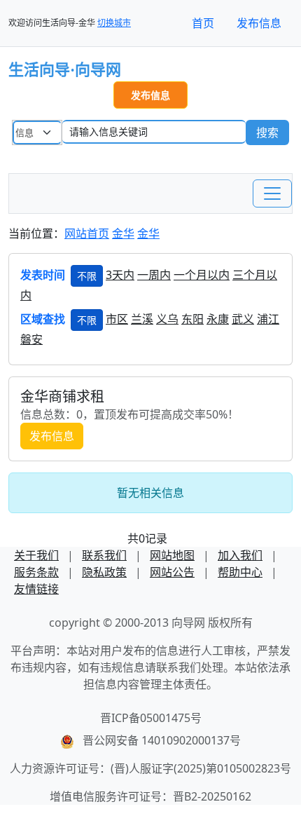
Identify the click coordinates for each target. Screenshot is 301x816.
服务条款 (36, 572)
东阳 (192, 319)
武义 (243, 319)
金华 (123, 233)
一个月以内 (202, 275)
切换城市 (114, 23)
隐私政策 (104, 572)
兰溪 (142, 319)
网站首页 (86, 233)
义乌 (167, 319)
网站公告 (172, 572)
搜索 (267, 132)
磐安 (31, 339)
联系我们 (104, 555)
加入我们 (240, 555)
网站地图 (172, 555)
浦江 (268, 319)
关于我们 (36, 555)
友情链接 (36, 589)
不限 (87, 276)
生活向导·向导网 (64, 70)
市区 (117, 319)
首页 (203, 23)
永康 (217, 319)
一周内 (154, 275)
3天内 (120, 275)
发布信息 (259, 23)
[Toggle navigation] (272, 193)
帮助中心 (240, 572)
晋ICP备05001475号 (151, 718)
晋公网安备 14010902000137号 (162, 740)
